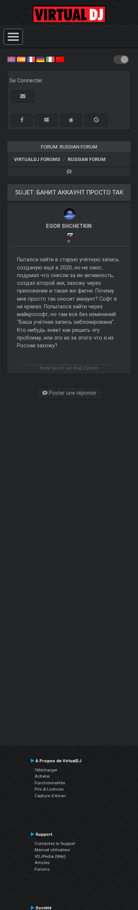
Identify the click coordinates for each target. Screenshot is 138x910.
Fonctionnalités (50, 782)
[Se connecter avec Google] (96, 120)
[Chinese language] (60, 59)
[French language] (31, 59)
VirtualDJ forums (37, 159)
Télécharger (46, 770)
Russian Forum (87, 159)
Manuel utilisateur (52, 849)
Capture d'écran (50, 795)
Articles (42, 862)
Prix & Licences (49, 789)
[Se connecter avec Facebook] (21, 120)
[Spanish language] (21, 59)
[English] (11, 59)
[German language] (40, 59)
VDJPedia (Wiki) (50, 856)
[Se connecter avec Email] (22, 96)
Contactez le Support (55, 843)
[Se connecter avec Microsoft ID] (46, 120)
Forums (42, 869)
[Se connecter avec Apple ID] (71, 120)
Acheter (42, 776)
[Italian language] (50, 59)
